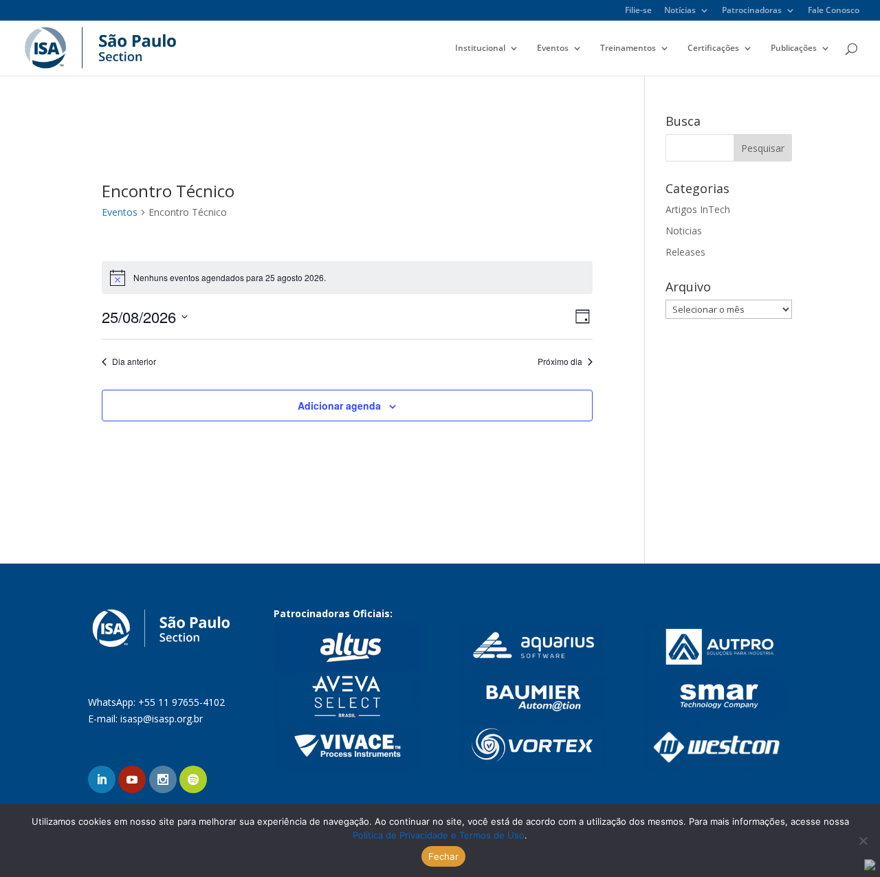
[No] (863, 840)
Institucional (480, 48)
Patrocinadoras (752, 11)
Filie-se (638, 11)
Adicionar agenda (339, 405)
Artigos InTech (698, 209)
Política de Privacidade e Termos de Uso (439, 835)
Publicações (794, 48)
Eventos (553, 48)
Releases (685, 251)
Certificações (713, 48)
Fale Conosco (833, 11)
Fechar (443, 856)
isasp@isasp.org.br (161, 718)
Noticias (684, 230)
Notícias (680, 11)
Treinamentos (628, 48)
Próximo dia (560, 361)
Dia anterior (134, 361)
